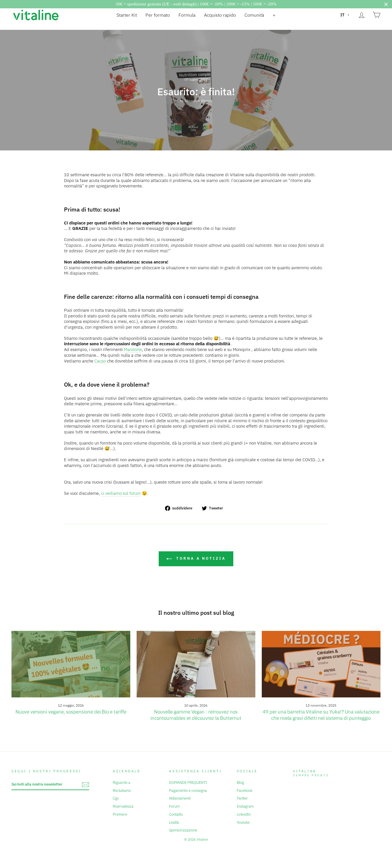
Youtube (243, 822)
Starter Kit (127, 15)
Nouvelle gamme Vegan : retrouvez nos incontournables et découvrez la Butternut (195, 715)
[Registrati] (85, 784)
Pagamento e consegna (188, 790)
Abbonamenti (180, 798)
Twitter (242, 798)
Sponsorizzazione (183, 830)
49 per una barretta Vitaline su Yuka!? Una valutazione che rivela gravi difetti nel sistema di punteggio (321, 715)
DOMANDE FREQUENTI (188, 782)
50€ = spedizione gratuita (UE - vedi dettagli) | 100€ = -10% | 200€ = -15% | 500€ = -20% (196, 4)
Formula (186, 15)
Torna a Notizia (200, 558)
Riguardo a (121, 782)
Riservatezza (123, 806)
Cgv (116, 798)
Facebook (245, 790)
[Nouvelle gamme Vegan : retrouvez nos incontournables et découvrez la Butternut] (196, 664)
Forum (174, 806)
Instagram (245, 806)
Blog (240, 782)
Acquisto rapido (220, 15)
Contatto (176, 814)
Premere (120, 814)
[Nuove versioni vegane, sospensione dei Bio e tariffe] (70, 664)
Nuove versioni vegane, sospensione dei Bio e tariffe (70, 712)
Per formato (157, 15)
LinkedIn (244, 814)
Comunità (254, 15)
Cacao (100, 361)
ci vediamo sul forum (121, 493)
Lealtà (174, 822)
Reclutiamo (122, 790)
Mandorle (133, 349)
